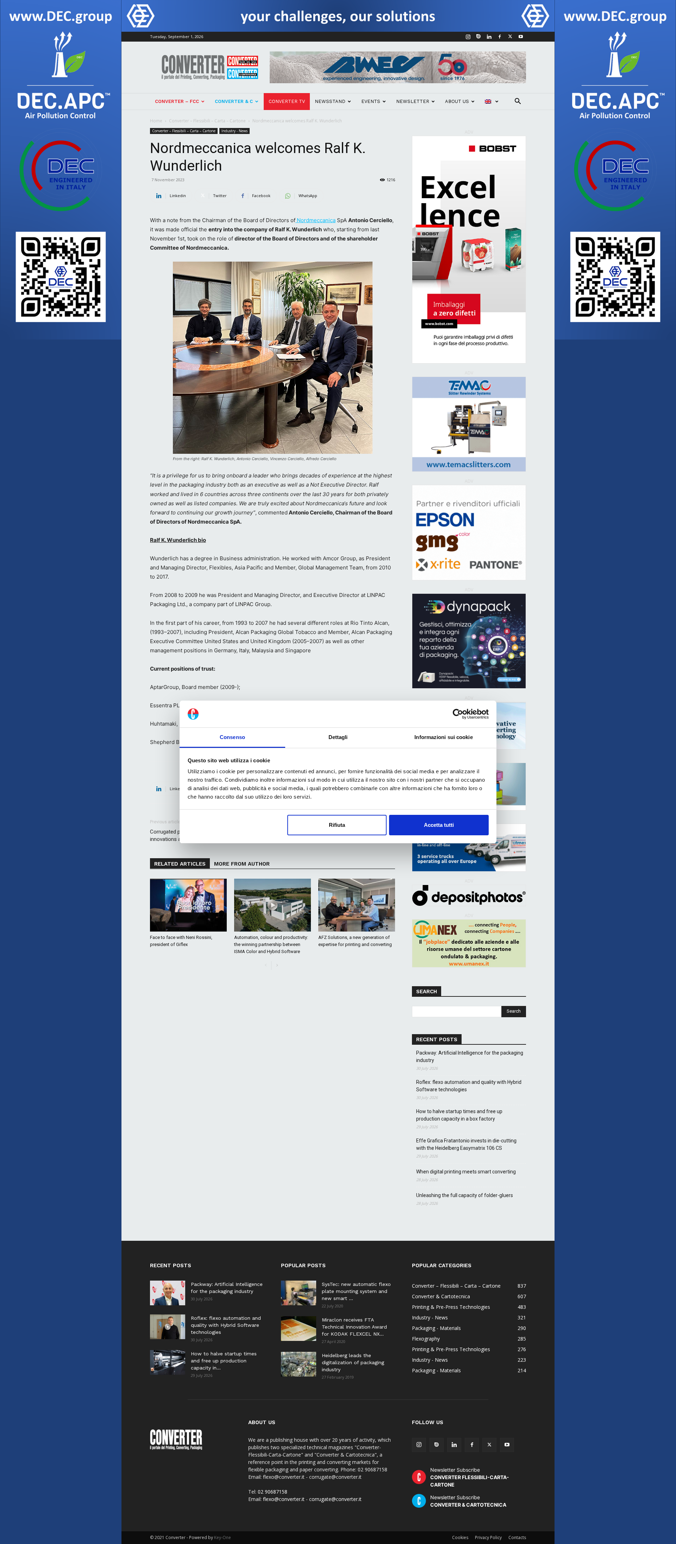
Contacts (517, 1537)
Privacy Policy (488, 1537)
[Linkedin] (489, 37)
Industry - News (234, 130)
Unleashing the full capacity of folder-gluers (464, 1195)
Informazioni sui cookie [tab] (443, 737)
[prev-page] (265, 965)
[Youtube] (520, 37)
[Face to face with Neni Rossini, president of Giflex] (188, 905)
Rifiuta (337, 825)
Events (370, 101)
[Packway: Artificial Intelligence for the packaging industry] (167, 1293)
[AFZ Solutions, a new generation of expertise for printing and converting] (356, 905)
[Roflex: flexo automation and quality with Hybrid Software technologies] (167, 1326)
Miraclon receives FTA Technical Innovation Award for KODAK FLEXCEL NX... (354, 1327)
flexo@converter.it (284, 1499)
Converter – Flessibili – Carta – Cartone (207, 121)
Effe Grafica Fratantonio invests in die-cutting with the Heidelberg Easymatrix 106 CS (466, 1144)
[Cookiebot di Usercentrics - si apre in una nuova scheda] (458, 714)
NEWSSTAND (330, 101)
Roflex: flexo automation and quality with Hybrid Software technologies (468, 1085)
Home (156, 121)
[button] (517, 102)
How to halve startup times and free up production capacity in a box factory (459, 1115)
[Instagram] (468, 37)
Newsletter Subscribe (469, 1477)
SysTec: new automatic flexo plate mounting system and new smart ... (356, 1291)
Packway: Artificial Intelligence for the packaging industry (469, 1056)
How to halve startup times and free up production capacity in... (224, 1361)
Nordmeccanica (315, 220)
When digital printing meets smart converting (466, 1171)
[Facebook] (499, 37)
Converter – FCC (177, 101)
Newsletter (412, 101)
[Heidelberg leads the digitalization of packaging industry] (298, 1364)
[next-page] (277, 965)
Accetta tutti (439, 825)
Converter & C (234, 101)
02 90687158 (272, 1491)
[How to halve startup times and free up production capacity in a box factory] (167, 1362)
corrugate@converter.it (335, 1499)
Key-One (222, 1537)
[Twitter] (510, 37)
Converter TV (287, 101)
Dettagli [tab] (338, 737)
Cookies (460, 1537)
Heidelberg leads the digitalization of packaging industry (353, 1362)
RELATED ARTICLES (180, 864)
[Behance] (478, 37)
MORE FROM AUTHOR (242, 864)
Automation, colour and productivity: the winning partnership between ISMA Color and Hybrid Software (271, 944)
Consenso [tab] (232, 737)
